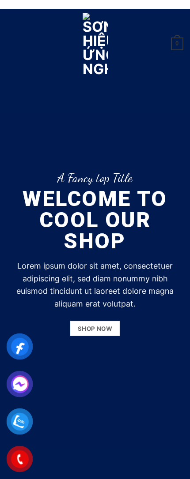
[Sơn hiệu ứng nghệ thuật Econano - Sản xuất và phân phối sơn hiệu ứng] (95, 44)
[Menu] (12, 44)
